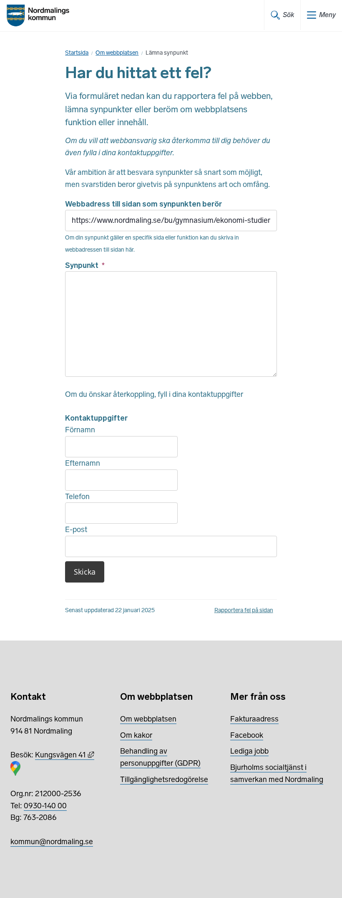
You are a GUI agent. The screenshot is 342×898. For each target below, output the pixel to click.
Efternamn (82, 463)
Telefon (77, 496)
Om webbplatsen (117, 52)
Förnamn (80, 429)
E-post (76, 529)
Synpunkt (85, 265)
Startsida (76, 52)
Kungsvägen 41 (64, 754)
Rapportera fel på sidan (243, 610)
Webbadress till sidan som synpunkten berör (143, 204)
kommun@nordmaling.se (51, 841)
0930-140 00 (45, 805)
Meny (327, 15)
